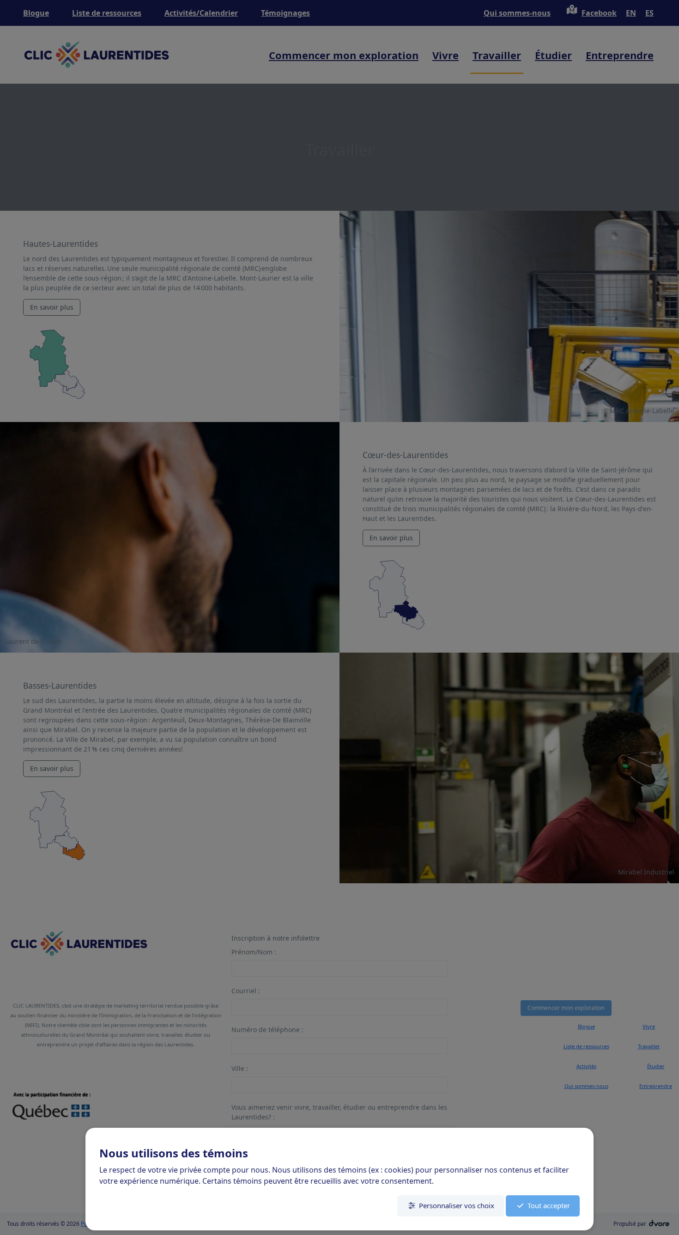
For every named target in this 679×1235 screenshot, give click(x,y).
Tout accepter (548, 1205)
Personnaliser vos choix (456, 1205)
